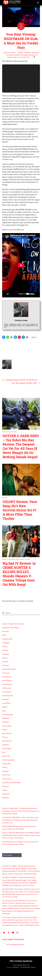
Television (5, 771)
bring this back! (7, 639)
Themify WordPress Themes (28, 967)
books (4, 635)
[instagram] (17, 932)
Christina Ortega (9, 53)
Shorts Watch (6, 748)
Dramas (4, 658)
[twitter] (4, 932)
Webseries (5, 798)
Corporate (5, 654)
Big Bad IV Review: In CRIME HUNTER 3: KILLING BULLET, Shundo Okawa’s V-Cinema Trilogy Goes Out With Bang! (19, 573)
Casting (4, 646)
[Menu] (38, 3)
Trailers (4, 790)
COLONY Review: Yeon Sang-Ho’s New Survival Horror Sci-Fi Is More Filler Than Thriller (20, 510)
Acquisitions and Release (10, 628)
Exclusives (5, 665)
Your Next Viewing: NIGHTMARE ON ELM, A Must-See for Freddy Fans (21, 41)
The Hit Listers (7, 779)
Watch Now (35, 53)
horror (20, 57)
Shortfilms (27, 53)
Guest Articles (6, 677)
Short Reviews (7, 741)
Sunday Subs (6, 764)
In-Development (7, 696)
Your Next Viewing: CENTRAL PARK (24, 383)
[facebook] (8, 932)
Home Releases (6, 431)
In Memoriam (6, 688)
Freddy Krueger (12, 57)
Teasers (4, 767)
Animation (5, 631)
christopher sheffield (13, 55)
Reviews (20, 53)
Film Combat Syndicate (13, 939)
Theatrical (5, 786)
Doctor (31, 106)
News (4, 711)
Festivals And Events (8, 559)
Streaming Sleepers (8, 760)
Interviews (5, 699)
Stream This (6, 756)
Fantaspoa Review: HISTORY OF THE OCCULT (21, 380)
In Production (6, 692)
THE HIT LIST (6, 775)
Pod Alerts (5, 722)
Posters (4, 730)
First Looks (5, 673)
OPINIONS (5, 718)
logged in (15, 601)
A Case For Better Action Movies (12, 624)
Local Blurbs (6, 703)
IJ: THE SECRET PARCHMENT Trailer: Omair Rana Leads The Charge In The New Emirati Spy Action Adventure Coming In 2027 (20, 820)
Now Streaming (7, 714)
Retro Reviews (20, 559)
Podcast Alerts (7, 726)
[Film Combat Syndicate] (12, 4)
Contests (5, 650)
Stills (3, 752)
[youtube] (13, 932)
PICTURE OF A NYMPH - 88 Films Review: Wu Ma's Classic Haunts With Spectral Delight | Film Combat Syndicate (19, 868)
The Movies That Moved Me (11, 782)
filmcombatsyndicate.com (29, 55)
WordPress (16, 967)
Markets (5, 707)
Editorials (5, 662)
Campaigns (6, 643)
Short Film (26, 57)
